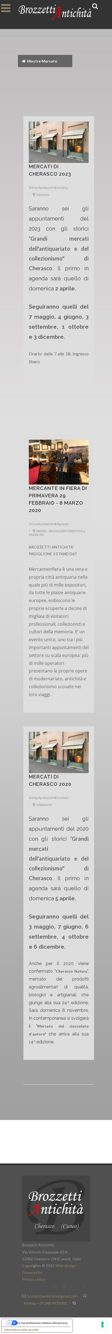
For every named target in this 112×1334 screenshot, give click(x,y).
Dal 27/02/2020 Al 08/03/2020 (48, 524)
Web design (65, 1265)
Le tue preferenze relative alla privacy (42, 1322)
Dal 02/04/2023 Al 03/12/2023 (48, 188)
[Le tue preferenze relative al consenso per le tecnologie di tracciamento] (102, 1324)
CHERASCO (44, 805)
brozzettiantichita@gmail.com (52, 1296)
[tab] (45, 61)
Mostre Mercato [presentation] (41, 61)
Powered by (32, 1272)
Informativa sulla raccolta (21, 1329)
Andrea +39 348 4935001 (46, 1303)
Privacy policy (33, 1279)
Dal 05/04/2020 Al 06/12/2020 (48, 798)
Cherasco (42, 195)
